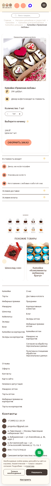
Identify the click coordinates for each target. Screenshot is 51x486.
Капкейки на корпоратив (13, 332)
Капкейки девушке (14, 25)
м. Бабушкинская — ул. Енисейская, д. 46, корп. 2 (26, 438)
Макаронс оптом (10, 389)
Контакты (6, 374)
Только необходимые (14, 472)
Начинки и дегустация (12, 384)
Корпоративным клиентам (33, 307)
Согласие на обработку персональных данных (37, 345)
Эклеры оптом (33, 319)
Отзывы (6, 363)
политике (30, 466)
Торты (5, 296)
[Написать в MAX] (30, 6)
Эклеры (5, 322)
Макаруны (6, 306)
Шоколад (6, 311)
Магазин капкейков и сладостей (30, 20)
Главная (7, 20)
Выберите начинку (15, 121)
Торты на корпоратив (12, 406)
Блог (28, 314)
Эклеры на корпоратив (12, 337)
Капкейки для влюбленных (31, 22)
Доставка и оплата (35, 296)
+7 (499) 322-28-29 (16, 421)
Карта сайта (7, 379)
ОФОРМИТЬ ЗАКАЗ (18, 142)
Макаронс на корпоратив (32, 337)
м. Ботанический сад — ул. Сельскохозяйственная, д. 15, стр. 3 (24, 444)
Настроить (25, 480)
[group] (13, 261)
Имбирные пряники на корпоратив (12, 400)
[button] (4, 261)
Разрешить (36, 472)
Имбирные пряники (11, 301)
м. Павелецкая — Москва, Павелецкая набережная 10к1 (25, 432)
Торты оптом (8, 394)
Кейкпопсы (7, 317)
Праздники (31, 301)
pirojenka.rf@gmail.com (18, 426)
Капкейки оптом (33, 331)
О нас (28, 291)
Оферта (6, 369)
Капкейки (10, 22)
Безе (4, 327)
